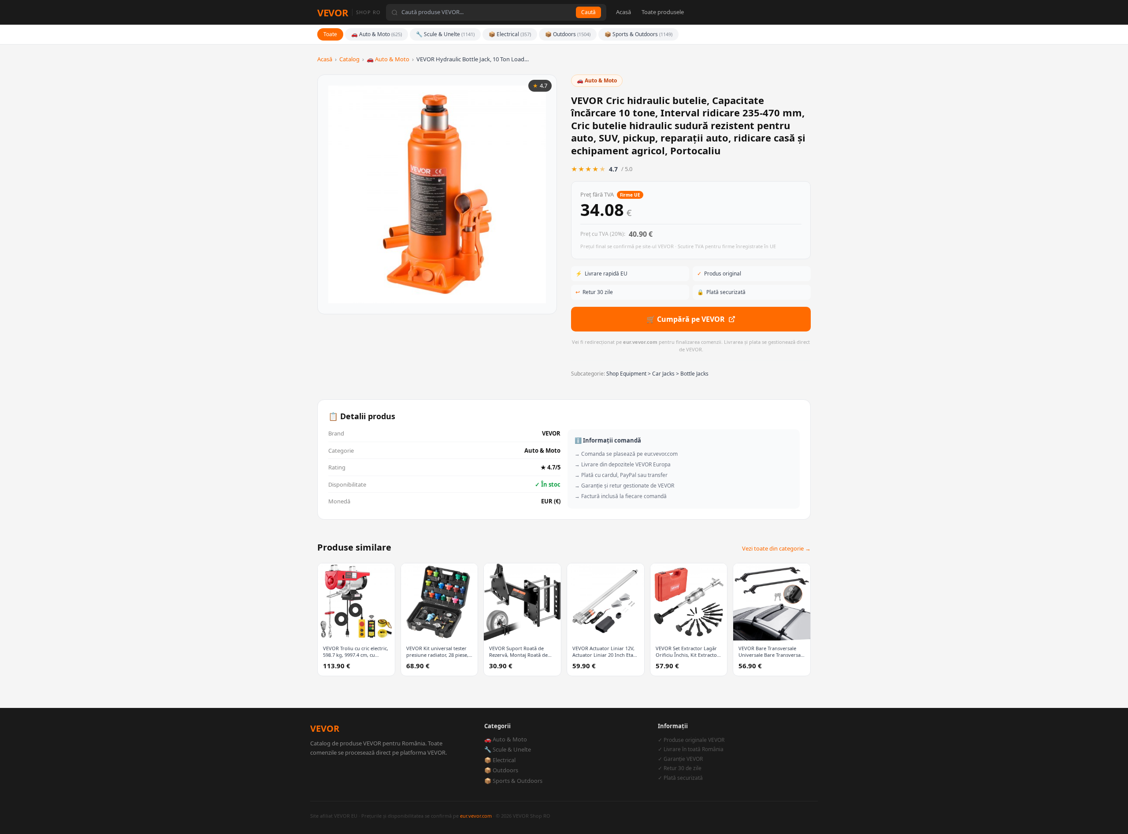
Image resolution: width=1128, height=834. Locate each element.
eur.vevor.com (476, 815)
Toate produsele (663, 12)
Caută (588, 12)
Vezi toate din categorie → (776, 548)
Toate (330, 34)
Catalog (349, 59)
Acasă (623, 12)
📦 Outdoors (567, 34)
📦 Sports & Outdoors (638, 34)
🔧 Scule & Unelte (445, 34)
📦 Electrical (510, 34)
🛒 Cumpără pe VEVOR (685, 319)
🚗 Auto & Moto (376, 34)
